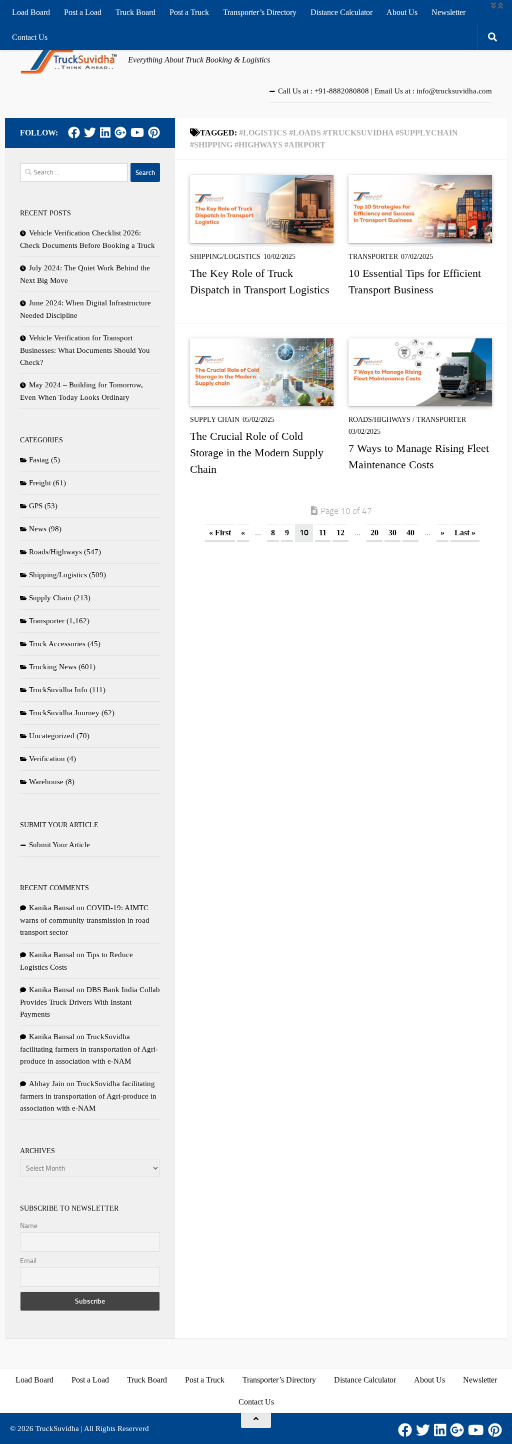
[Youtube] (137, 132)
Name (29, 1226)
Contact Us (30, 37)
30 (392, 532)
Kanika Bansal (51, 908)
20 (374, 532)
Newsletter (449, 12)
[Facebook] (74, 132)
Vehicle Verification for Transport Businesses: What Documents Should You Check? (85, 350)
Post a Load (83, 12)
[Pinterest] (154, 132)
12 (340, 532)
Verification (47, 759)
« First (220, 532)
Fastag (39, 460)
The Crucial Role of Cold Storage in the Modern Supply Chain (257, 452)
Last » (465, 532)
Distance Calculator (341, 12)
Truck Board (136, 12)
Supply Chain (215, 419)
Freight (40, 483)
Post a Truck (189, 12)
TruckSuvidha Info (58, 690)
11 (322, 532)
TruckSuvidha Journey (64, 713)
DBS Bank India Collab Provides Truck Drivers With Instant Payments (90, 1002)
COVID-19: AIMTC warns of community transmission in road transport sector (85, 920)
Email (28, 1261)
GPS (35, 506)
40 (410, 532)
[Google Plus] (120, 132)
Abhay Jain (46, 1084)
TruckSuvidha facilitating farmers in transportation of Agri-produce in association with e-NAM (89, 1049)
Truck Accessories (57, 644)
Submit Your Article (59, 845)
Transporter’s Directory (259, 12)
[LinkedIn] (105, 132)
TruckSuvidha (57, 1429)
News (37, 529)
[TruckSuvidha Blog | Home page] (69, 60)
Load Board (31, 12)
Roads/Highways (379, 419)
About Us (402, 12)
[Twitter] (90, 132)
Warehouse (46, 782)
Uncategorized (51, 736)
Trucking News (52, 667)
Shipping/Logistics (225, 256)
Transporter (373, 256)
